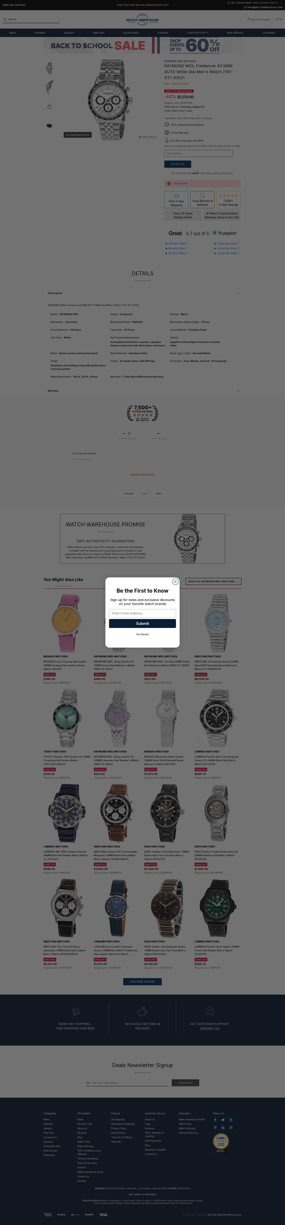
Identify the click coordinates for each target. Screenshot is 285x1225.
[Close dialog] (175, 582)
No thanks (142, 634)
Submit (142, 623)
